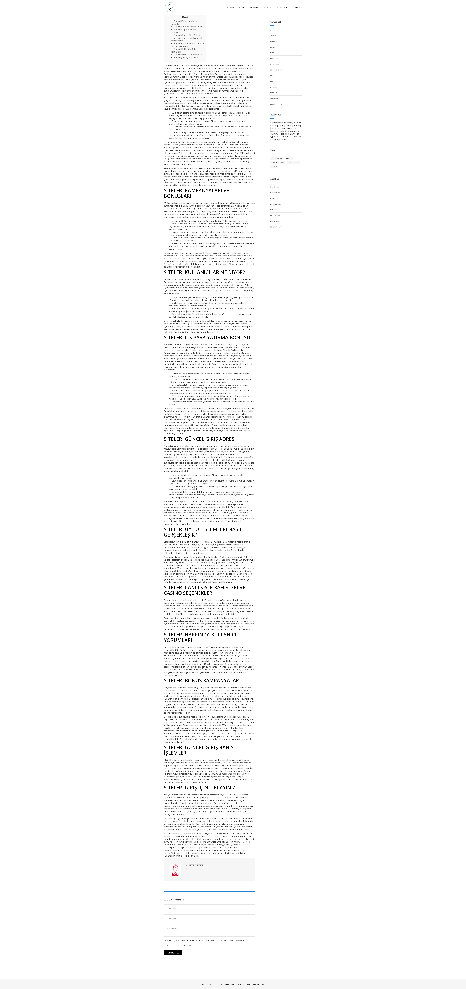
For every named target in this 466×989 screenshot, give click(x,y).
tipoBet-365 (274, 98)
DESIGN (288, 158)
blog (272, 53)
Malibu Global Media (255, 984)
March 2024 (274, 187)
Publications (254, 7)
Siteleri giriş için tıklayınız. (187, 57)
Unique (274, 167)
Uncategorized (276, 104)
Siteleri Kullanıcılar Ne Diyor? (188, 26)
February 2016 (275, 227)
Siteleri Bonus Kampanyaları (188, 54)
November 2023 (275, 204)
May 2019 (273, 210)
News (272, 81)
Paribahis (273, 87)
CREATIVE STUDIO (282, 7)
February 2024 (275, 192)
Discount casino (276, 70)
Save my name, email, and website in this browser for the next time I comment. (206, 940)
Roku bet (273, 92)
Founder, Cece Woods (235, 7)
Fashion (274, 162)
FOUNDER (267, 7)
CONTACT (296, 7)
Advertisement (277, 158)
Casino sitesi (275, 58)
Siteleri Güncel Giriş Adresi (187, 35)
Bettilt (272, 47)
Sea (282, 162)
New (271, 75)
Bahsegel (273, 41)
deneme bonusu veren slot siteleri (184, 512)
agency (273, 35)
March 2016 (274, 221)
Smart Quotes (293, 162)
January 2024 (275, 198)
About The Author (194, 865)
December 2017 (275, 215)
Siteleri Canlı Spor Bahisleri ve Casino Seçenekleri (187, 45)
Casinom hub (275, 64)
